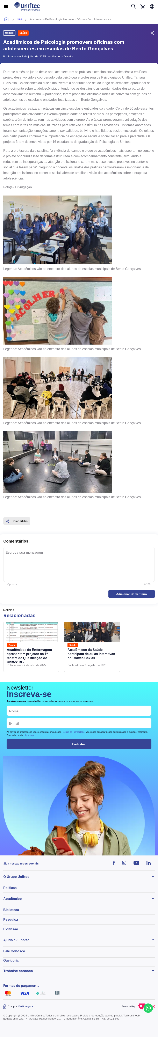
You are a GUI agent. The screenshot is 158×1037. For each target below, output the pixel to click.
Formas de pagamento (21, 986)
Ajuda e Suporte (16, 940)
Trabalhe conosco (18, 971)
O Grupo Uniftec (16, 877)
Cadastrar (79, 744)
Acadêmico (12, 899)
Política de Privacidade (73, 732)
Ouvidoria (11, 960)
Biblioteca (11, 910)
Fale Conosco (14, 951)
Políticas (10, 888)
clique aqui (29, 735)
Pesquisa (10, 919)
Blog (19, 19)
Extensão (10, 929)
